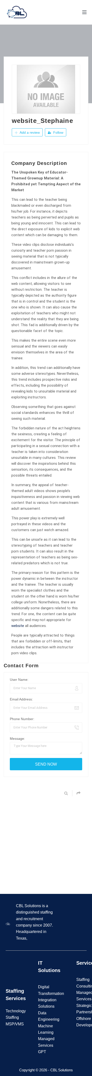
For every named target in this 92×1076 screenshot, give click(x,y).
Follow (57, 132)
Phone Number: (22, 719)
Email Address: (21, 699)
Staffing (83, 979)
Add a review (29, 132)
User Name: (19, 680)
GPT (42, 1052)
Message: (17, 739)
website (17, 626)
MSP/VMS (15, 1024)
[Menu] (84, 12)
